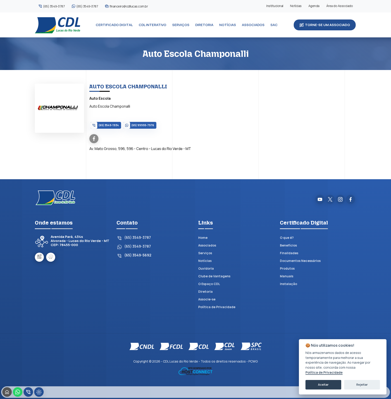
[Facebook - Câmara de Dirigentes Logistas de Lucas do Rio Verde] (350, 199)
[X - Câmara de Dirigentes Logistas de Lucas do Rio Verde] (330, 199)
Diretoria (205, 291)
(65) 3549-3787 (54, 6)
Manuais (286, 276)
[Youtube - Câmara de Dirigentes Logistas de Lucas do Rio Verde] (319, 199)
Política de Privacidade (216, 307)
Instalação (288, 284)
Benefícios (288, 245)
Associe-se (206, 299)
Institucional (274, 6)
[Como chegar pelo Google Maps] (39, 257)
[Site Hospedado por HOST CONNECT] (195, 371)
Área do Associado (339, 6)
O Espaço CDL (209, 284)
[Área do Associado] (39, 392)
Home (202, 237)
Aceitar (323, 384)
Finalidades (289, 253)
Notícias (296, 6)
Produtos (287, 268)
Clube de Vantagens (214, 276)
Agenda (313, 6)
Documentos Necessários (300, 261)
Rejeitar (362, 384)
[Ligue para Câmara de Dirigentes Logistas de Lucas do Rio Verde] (28, 392)
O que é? (287, 237)
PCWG (253, 361)
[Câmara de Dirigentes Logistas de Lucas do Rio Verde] (57, 24)
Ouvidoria (206, 268)
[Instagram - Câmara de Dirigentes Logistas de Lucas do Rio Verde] (340, 199)
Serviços (205, 253)
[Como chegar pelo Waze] (50, 257)
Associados (207, 245)
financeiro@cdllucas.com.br (129, 6)
